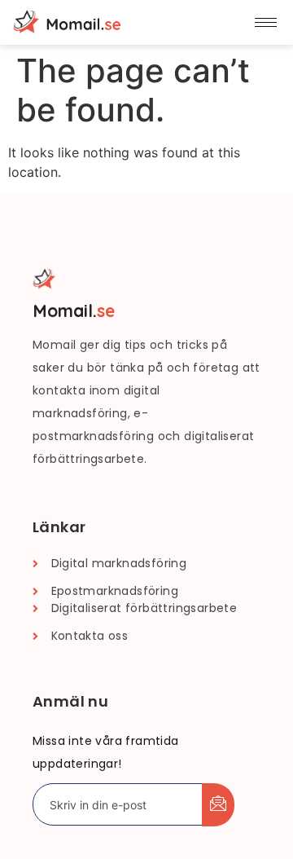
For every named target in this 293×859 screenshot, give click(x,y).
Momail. (74, 310)
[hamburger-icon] (265, 22)
